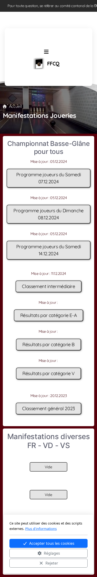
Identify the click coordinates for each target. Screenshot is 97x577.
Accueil (15, 106)
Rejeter (51, 563)
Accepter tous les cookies (51, 543)
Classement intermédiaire (48, 286)
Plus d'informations (41, 528)
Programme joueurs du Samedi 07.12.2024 (48, 178)
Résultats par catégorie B (48, 344)
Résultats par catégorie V (48, 373)
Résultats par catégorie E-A (48, 315)
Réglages (52, 553)
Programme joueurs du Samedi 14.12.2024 (48, 250)
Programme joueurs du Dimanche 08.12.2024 (48, 214)
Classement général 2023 (48, 408)
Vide (48, 467)
